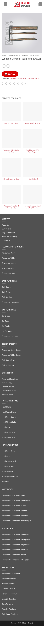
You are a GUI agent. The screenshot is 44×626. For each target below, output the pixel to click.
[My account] (40, 4)
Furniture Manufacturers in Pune (14, 555)
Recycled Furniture (9, 609)
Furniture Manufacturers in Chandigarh (16, 521)
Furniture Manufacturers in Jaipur (14, 505)
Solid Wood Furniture (9, 614)
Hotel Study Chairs (9, 417)
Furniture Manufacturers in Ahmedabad (17, 500)
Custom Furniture (8, 589)
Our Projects (6, 229)
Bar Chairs (6, 316)
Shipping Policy (7, 394)
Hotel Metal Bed (8, 466)
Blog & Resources (8, 233)
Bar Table (5, 321)
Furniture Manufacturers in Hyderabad (16, 545)
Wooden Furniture (8, 584)
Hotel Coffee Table (8, 437)
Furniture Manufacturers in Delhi (14, 495)
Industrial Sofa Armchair (33, 123)
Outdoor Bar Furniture (10, 336)
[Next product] (4, 66)
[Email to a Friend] (16, 83)
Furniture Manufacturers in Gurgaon (15, 560)
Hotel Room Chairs (9, 412)
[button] (5, 4)
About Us (5, 225)
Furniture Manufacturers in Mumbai (15, 534)
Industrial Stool (33, 179)
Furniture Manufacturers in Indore (14, 511)
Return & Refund (8, 387)
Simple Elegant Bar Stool (11, 179)
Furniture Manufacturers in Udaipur (15, 516)
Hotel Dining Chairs (9, 422)
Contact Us (6, 240)
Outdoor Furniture (8, 273)
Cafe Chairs (6, 287)
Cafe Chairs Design (9, 360)
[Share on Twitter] (12, 83)
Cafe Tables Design (9, 365)
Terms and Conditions (10, 379)
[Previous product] (8, 66)
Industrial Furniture (14, 55)
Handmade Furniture (9, 594)
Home (4, 55)
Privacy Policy (7, 383)
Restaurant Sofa (8, 268)
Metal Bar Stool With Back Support (32, 151)
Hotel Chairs (6, 407)
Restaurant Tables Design (11, 355)
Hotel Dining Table (8, 432)
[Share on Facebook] (8, 83)
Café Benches (7, 297)
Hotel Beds (6, 456)
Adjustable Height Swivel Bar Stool (11, 151)
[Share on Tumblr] (24, 83)
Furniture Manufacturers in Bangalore (16, 540)
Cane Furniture (7, 604)
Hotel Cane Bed (7, 471)
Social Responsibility (9, 237)
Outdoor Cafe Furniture (10, 302)
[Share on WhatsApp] (4, 83)
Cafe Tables (6, 292)
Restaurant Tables (8, 258)
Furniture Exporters (9, 579)
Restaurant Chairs (8, 253)
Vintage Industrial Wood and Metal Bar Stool (33, 207)
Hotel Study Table (8, 451)
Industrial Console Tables (30, 55)
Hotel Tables (6, 427)
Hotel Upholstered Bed (10, 477)
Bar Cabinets (6, 331)
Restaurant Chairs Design (11, 350)
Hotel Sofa (6, 482)
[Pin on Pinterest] (20, 83)
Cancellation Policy (9, 391)
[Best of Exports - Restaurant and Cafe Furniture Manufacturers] (22, 4)
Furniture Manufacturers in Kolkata (15, 550)
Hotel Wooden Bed (9, 461)
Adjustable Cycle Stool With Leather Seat (11, 207)
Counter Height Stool (11, 123)
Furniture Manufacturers (11, 574)
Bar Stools (6, 326)
